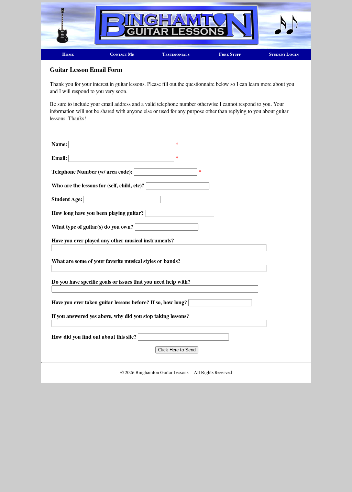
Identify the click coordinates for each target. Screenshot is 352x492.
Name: (59, 144)
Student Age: (67, 199)
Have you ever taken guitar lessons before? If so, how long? (120, 302)
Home (68, 54)
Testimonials (176, 54)
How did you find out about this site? (95, 336)
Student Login (284, 54)
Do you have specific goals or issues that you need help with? (121, 281)
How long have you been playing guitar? (98, 213)
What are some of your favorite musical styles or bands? (116, 261)
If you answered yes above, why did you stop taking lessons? (120, 316)
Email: (59, 158)
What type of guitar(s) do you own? (93, 226)
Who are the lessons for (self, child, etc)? (98, 185)
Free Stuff (230, 54)
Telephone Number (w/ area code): (93, 171)
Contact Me (122, 54)
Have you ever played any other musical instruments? (113, 240)
